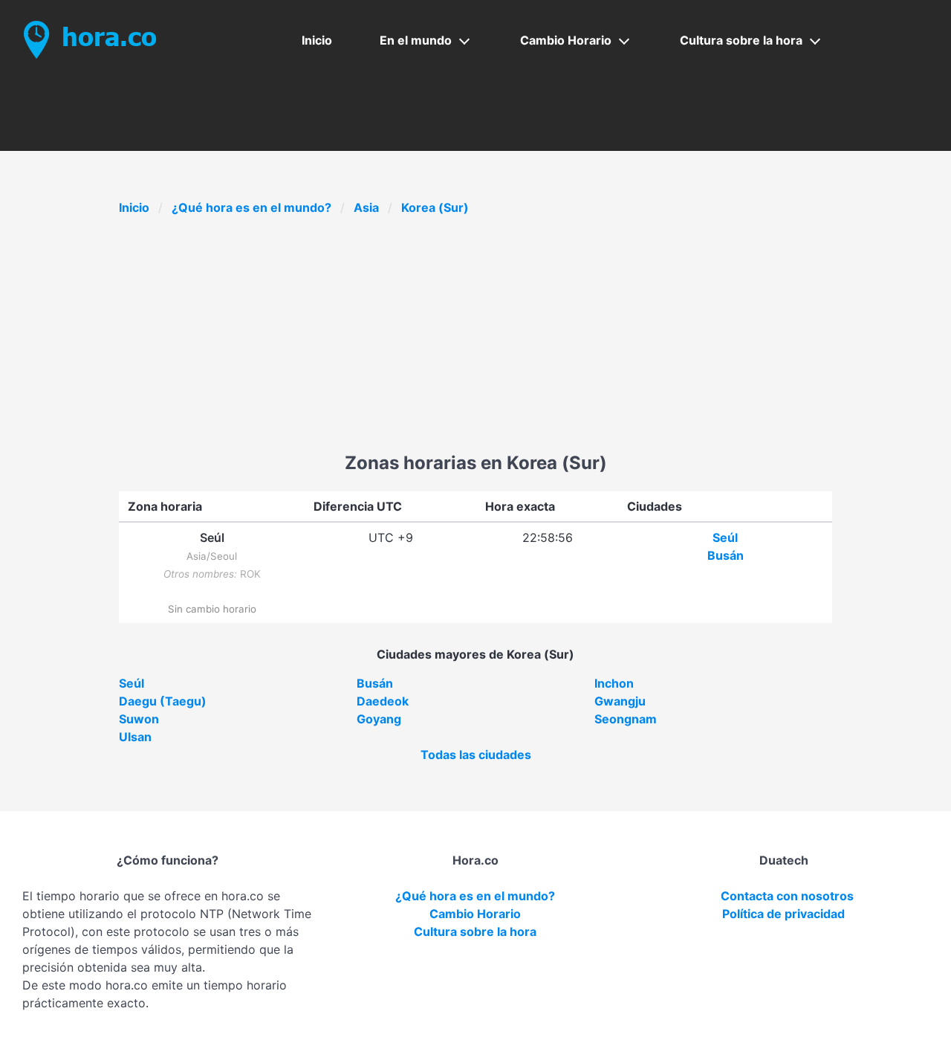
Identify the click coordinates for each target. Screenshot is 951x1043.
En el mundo (416, 40)
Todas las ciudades (476, 754)
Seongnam (625, 718)
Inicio (317, 40)
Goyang (379, 718)
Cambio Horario (565, 40)
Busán (725, 555)
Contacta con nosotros (787, 895)
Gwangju (620, 701)
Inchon (614, 683)
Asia (366, 207)
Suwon (139, 718)
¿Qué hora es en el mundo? (251, 207)
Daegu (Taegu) (163, 701)
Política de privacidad (783, 913)
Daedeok (383, 701)
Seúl (725, 537)
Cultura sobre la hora (741, 40)
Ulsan (135, 736)
